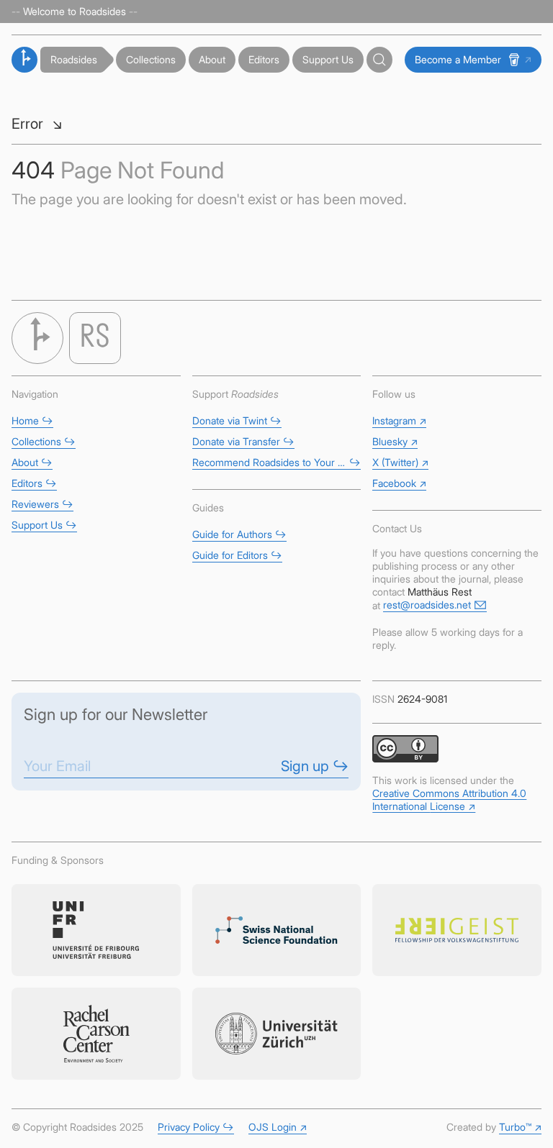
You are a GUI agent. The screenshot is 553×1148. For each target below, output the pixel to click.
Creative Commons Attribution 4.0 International (449, 799)
